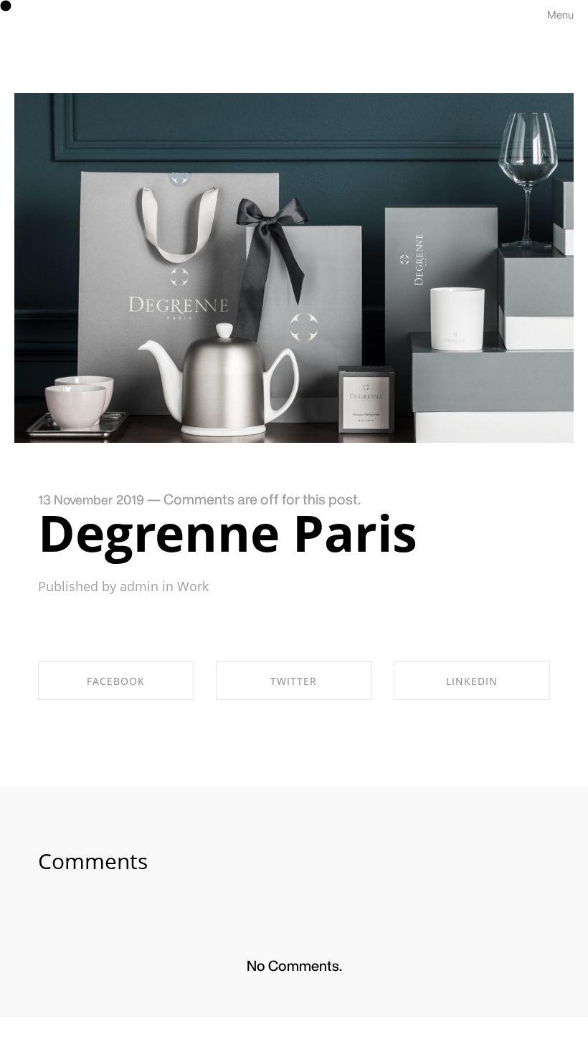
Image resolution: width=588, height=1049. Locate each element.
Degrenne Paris (227, 532)
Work (193, 586)
